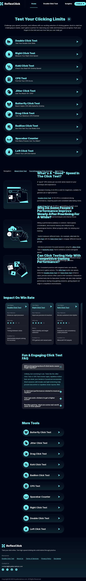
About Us (20, 558)
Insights (68, 4)
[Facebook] (12, 569)
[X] (7, 569)
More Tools (59, 171)
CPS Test (40, 239)
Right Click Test (44, 206)
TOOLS (79, 4)
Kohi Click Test (56, 239)
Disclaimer (57, 558)
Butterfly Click (48, 250)
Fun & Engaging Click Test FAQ (40, 171)
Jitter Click (76, 247)
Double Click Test (50, 4)
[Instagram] (16, 569)
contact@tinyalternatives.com (12, 566)
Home (33, 4)
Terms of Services (32, 558)
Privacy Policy (46, 558)
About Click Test (20, 171)
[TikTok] (3, 569)
